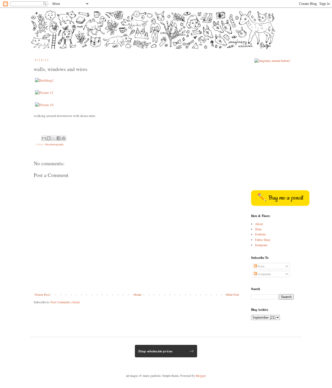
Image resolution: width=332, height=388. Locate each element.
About (259, 224)
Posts (261, 266)
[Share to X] (53, 138)
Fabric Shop (262, 240)
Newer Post (42, 294)
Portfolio (260, 234)
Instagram (261, 245)
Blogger (200, 375)
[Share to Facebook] (58, 138)
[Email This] (43, 138)
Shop (258, 229)
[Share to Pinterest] (63, 138)
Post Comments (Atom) (65, 302)
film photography (54, 144)
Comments (264, 274)
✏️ (280, 198)
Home (137, 294)
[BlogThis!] (48, 138)
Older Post (232, 294)
